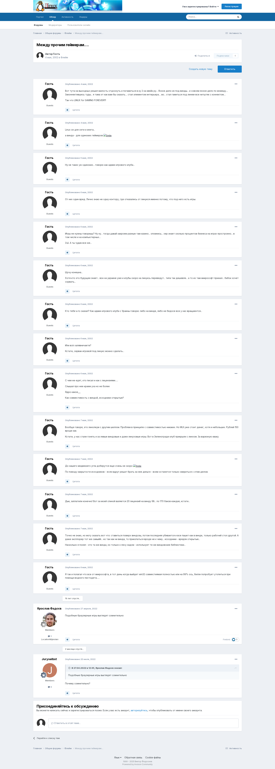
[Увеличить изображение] (107, 135)
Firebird (226, 639)
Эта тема (226, 17)
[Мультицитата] (67, 110)
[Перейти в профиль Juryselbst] (50, 670)
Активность (67, 17)
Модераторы (55, 25)
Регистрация (231, 6)
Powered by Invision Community (137, 764)
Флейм (64, 57)
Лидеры (83, 17)
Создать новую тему (200, 69)
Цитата (76, 110)
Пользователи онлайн (78, 25)
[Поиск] (238, 16)
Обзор (52, 17)
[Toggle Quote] (69, 668)
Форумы (38, 25)
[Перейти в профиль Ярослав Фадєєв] (50, 620)
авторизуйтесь (139, 710)
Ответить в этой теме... (67, 723)
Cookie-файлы (153, 757)
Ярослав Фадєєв (49, 608)
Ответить (229, 69)
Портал (40, 17)
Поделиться (203, 55)
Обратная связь (133, 757)
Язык (117, 757)
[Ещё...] (236, 84)
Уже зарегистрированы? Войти (199, 6)
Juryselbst (49, 659)
